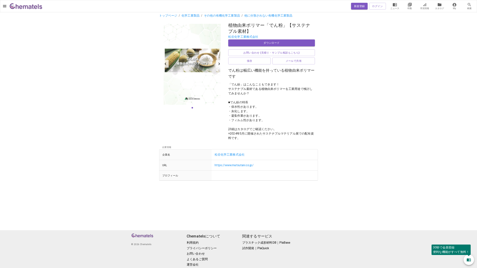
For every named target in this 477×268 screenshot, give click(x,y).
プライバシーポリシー (202, 248)
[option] (192, 64)
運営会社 (193, 264)
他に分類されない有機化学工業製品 (268, 15)
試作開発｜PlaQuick (255, 248)
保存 (249, 60)
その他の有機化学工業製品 (222, 15)
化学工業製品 (190, 15)
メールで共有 (294, 60)
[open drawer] (4, 6)
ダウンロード (271, 42)
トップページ (168, 15)
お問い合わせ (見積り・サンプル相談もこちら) (271, 52)
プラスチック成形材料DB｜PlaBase (266, 242)
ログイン (377, 6)
